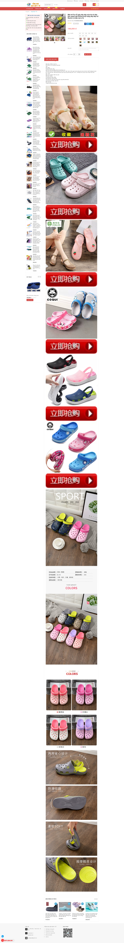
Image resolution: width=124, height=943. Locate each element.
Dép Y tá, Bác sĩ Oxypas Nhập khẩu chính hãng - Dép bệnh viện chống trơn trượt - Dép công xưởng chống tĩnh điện (36, 209)
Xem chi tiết (29, 299)
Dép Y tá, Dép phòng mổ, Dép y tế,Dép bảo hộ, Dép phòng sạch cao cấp (37, 149)
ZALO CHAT (66, 926)
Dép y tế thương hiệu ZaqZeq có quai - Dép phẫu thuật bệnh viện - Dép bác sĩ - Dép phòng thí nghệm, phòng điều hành (36, 249)
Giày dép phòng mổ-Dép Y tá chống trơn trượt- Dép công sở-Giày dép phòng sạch (37, 71)
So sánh (81, 0)
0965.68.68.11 (30, 933)
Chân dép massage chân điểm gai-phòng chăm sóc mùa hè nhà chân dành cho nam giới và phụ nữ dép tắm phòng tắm (51, 915)
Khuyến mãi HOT (95, 8)
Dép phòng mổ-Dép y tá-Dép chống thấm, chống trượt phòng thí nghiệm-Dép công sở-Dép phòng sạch (36, 164)
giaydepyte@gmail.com (32, 937)
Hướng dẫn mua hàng (50, 931)
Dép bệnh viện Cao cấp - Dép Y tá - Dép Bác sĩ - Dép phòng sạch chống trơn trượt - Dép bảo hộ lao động (36, 192)
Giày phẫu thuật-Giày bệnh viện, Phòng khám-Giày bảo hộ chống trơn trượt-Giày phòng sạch (36, 135)
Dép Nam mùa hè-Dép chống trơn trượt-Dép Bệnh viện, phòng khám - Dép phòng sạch (36, 178)
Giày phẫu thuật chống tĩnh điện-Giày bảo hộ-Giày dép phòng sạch (36, 65)
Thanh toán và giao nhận (50, 933)
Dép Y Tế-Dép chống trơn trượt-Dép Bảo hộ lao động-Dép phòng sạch (37, 58)
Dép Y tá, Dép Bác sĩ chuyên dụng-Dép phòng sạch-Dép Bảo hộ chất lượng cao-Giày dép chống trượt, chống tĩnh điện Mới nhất (37, 104)
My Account (70, 0)
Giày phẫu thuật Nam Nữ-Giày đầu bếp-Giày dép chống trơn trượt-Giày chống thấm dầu (37, 86)
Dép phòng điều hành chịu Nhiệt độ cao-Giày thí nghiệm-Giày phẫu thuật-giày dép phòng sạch (36, 79)
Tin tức (56, 8)
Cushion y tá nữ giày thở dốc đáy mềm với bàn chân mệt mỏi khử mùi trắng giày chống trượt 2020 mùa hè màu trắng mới (91, 915)
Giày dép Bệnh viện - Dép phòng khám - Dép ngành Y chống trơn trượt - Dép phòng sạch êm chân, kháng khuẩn (36, 200)
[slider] (70, 23)
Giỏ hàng (87, 0)
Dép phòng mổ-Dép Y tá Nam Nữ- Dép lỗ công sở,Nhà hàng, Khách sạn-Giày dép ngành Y (37, 127)
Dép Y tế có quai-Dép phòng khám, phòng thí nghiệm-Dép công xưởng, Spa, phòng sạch (36, 112)
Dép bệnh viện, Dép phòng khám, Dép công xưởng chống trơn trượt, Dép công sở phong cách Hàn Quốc (37, 258)
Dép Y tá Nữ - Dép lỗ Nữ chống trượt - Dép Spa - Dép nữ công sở (37, 185)
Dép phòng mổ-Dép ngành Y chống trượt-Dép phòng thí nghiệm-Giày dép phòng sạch (37, 120)
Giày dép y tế (47, 8)
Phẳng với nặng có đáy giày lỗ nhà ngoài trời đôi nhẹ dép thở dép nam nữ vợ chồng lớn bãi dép (78, 915)
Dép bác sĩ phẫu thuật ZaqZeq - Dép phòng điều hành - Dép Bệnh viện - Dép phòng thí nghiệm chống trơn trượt (37, 241)
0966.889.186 (30, 935)
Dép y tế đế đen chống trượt (32, 295)
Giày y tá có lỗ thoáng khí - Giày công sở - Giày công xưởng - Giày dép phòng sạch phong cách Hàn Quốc (36, 225)
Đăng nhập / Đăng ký (95, 0)
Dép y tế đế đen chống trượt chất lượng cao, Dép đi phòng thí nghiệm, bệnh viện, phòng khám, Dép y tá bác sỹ (36, 39)
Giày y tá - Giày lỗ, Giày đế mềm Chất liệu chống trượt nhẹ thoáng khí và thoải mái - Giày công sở (37, 233)
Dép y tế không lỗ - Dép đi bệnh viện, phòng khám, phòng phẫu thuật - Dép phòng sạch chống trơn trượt (37, 217)
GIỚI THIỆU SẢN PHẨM (51, 59)
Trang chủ (30, 8)
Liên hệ (62, 8)
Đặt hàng (89, 54)
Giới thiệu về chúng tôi (50, 929)
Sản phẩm (38, 8)
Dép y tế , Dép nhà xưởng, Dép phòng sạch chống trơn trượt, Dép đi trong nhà (36, 266)
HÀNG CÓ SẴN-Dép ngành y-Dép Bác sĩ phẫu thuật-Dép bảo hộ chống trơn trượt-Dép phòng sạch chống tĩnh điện (37, 156)
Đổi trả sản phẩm (49, 934)
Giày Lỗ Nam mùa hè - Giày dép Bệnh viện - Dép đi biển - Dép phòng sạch (36, 172)
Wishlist (76, 0)
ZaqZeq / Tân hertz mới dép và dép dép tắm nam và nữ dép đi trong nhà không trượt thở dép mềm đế (65, 915)
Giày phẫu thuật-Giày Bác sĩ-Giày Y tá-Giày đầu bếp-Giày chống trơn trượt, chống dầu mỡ (37, 142)
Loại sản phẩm (48, 4)
